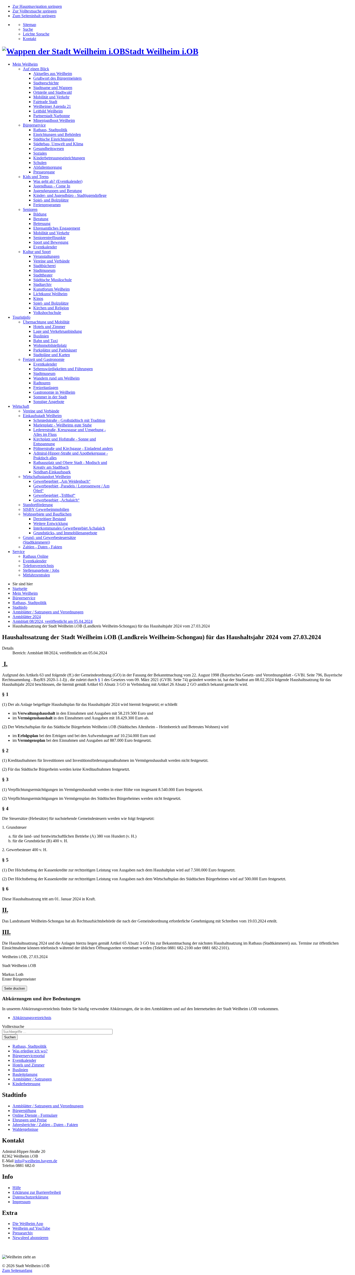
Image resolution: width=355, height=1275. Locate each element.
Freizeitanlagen (45, 387)
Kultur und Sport (37, 251)
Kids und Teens (36, 176)
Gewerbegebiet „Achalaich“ (56, 500)
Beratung (40, 219)
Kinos (38, 298)
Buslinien (41, 336)
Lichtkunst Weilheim (50, 294)
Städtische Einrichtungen (53, 139)
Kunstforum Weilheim (51, 289)
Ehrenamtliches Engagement (56, 228)
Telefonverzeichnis (38, 565)
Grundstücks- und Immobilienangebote (65, 533)
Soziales (40, 153)
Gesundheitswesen (48, 148)
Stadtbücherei (44, 265)
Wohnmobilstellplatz (50, 345)
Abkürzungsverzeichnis (31, 1017)
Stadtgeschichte (46, 83)
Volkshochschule (47, 312)
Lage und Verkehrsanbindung (57, 331)
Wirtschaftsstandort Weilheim (47, 476)
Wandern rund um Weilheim (56, 378)
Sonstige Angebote (48, 401)
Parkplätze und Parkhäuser (55, 350)
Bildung (40, 214)
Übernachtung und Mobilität (46, 322)
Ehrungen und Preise (29, 1120)
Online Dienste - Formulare (34, 1115)
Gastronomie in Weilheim (54, 392)
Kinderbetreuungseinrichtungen (59, 158)
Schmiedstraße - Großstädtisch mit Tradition (69, 420)
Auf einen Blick (36, 69)
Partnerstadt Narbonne (51, 116)
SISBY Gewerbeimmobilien (46, 509)
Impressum (21, 1201)
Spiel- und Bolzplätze (51, 200)
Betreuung (41, 223)
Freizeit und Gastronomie (43, 359)
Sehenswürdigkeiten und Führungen (63, 369)
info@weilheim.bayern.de (36, 1161)
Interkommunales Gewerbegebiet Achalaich (69, 528)
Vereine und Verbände (51, 261)
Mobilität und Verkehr (51, 97)
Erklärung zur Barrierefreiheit (36, 1192)
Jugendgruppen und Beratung (57, 191)
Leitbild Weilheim (48, 111)
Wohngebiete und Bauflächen (47, 514)
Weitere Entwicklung (50, 523)
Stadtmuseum (44, 270)
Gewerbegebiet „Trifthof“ (54, 495)
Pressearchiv (22, 1233)
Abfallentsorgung (47, 167)
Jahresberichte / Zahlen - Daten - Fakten (45, 1124)
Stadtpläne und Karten (51, 355)
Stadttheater (42, 275)
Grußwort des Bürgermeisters (57, 78)
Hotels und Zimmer (49, 326)
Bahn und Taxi (45, 340)
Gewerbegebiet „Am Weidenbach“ (61, 481)
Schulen (40, 162)
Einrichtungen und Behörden (57, 134)
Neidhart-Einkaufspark (52, 472)
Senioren (30, 209)
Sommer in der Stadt (50, 397)
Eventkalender (45, 247)
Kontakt (29, 38)
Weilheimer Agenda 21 (52, 106)
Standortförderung (38, 505)
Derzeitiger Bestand (49, 519)
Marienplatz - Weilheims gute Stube (62, 425)
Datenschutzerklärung (30, 1197)
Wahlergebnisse (25, 1129)
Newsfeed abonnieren (30, 1237)
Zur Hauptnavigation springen (37, 6)
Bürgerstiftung (24, 1110)
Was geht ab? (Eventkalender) (57, 181)
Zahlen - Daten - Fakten (42, 547)
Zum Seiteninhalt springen (34, 16)
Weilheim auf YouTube (31, 1228)
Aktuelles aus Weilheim (52, 73)
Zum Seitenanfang (17, 1270)
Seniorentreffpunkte (49, 237)
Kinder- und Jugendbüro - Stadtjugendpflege (70, 195)
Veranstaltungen (46, 256)
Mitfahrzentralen (36, 575)
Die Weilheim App (27, 1223)
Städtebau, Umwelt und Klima (58, 144)
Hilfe (16, 1187)
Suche (28, 29)
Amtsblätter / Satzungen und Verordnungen (47, 1106)
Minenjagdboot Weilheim (54, 120)
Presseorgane (44, 172)
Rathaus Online (35, 556)
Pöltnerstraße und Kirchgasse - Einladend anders (73, 448)
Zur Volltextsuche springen (34, 11)
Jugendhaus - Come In (51, 186)
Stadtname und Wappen (52, 87)
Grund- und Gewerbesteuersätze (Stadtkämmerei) (49, 539)
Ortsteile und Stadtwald (52, 92)
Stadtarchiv (42, 284)
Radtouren (41, 383)
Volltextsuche (13, 1026)
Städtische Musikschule (52, 280)
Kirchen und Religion (51, 308)
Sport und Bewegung (50, 242)
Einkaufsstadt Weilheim (42, 415)
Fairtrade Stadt (45, 101)
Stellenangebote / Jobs (41, 570)
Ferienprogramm (47, 205)
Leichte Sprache (36, 34)
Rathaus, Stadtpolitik (50, 130)
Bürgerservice (34, 125)
